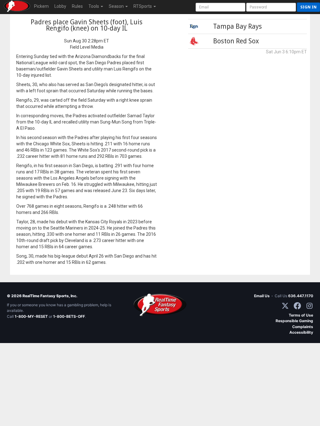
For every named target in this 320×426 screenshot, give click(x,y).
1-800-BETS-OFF (69, 316)
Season (117, 6)
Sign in (308, 7)
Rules (77, 6)
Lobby (60, 6)
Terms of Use (301, 315)
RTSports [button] (143, 6)
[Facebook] (297, 305)
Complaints (302, 326)
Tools (94, 6)
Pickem (41, 6)
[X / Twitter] (285, 305)
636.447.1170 (300, 295)
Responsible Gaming (294, 320)
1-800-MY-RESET (31, 316)
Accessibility (301, 332)
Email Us (262, 295)
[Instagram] (309, 305)
